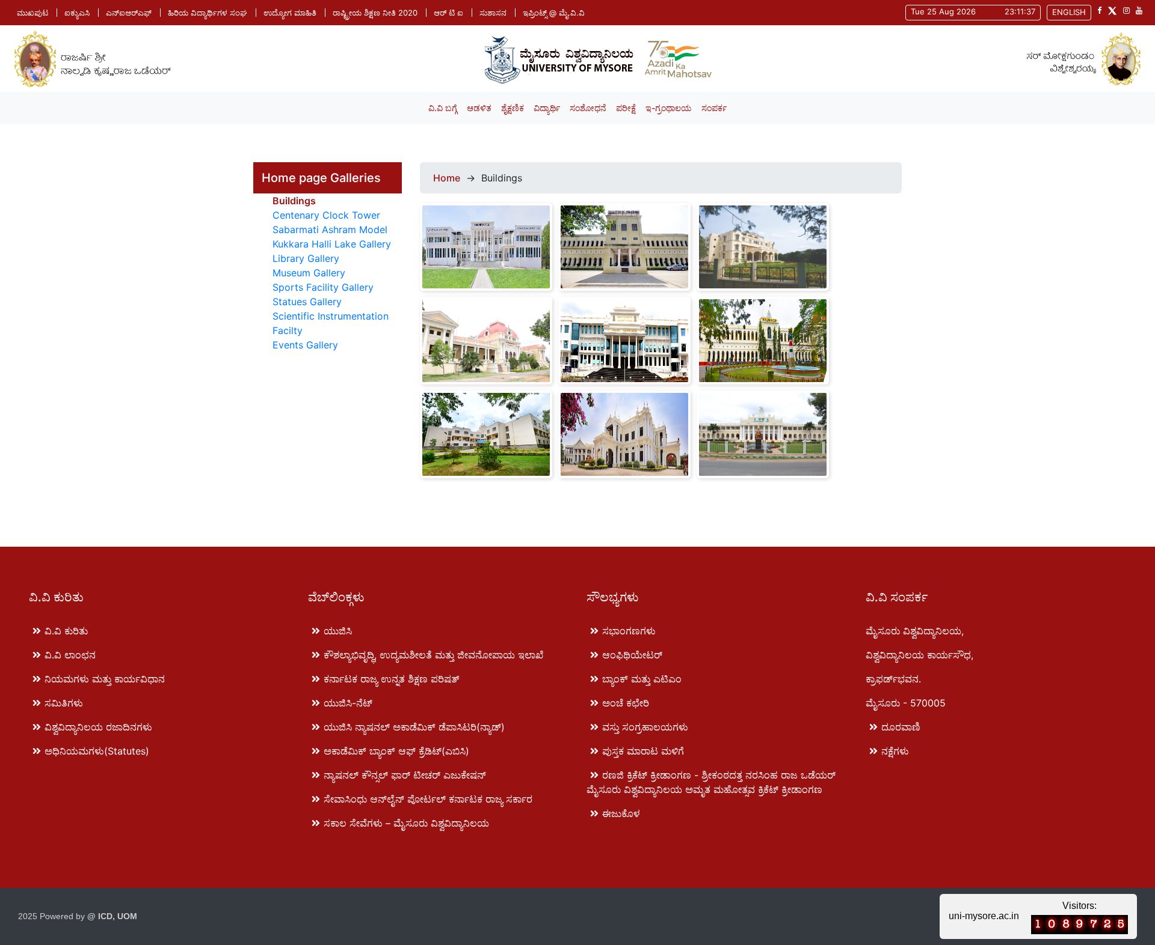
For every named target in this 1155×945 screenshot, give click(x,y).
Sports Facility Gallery (323, 287)
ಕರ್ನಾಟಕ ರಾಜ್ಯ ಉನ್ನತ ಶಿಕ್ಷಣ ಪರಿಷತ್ (391, 679)
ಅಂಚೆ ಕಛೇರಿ (625, 703)
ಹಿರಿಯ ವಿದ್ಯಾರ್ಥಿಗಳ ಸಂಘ (207, 12)
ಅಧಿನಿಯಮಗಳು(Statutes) (97, 751)
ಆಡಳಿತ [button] (479, 108)
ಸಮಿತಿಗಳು (64, 703)
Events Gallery (305, 345)
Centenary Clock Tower (326, 215)
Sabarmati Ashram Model (330, 229)
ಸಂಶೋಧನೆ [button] (588, 108)
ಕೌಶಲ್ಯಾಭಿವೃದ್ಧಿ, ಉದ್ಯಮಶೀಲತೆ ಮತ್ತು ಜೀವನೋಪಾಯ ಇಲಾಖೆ (433, 655)
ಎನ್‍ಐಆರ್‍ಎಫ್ (129, 12)
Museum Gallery (309, 273)
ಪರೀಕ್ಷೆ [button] (626, 108)
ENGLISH (1069, 12)
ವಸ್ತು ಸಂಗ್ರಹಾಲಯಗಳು (645, 727)
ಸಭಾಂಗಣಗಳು (629, 631)
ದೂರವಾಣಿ (900, 727)
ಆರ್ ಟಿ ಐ (448, 12)
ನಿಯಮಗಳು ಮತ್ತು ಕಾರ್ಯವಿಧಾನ (105, 679)
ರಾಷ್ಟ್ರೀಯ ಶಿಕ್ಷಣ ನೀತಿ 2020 (375, 12)
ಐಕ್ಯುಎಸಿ (77, 12)
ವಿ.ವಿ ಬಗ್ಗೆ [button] (442, 108)
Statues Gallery (307, 302)
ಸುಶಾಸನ (493, 12)
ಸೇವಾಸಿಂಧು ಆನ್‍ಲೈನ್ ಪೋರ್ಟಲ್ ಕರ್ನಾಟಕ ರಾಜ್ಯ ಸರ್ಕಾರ (428, 799)
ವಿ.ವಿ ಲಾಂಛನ (70, 655)
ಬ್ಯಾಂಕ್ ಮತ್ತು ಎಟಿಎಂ (642, 679)
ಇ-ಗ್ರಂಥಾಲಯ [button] (668, 108)
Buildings (294, 201)
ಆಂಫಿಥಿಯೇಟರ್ (632, 655)
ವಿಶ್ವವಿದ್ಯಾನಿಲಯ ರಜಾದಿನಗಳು (98, 727)
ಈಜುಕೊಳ (621, 813)
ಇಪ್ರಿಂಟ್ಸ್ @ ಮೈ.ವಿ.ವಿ (554, 12)
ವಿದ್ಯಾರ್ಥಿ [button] (547, 108)
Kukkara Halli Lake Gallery (332, 244)
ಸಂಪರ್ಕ (714, 108)
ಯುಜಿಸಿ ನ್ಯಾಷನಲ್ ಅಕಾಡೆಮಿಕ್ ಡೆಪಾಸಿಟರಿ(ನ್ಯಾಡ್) (414, 727)
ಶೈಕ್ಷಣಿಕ (512, 108)
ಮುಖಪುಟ (32, 12)
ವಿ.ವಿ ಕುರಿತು (66, 631)
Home (446, 178)
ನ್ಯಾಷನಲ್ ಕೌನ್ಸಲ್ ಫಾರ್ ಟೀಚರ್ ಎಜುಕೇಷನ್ (405, 775)
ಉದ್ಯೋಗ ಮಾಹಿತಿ (289, 12)
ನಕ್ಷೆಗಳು (895, 751)
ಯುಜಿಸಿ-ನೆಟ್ (348, 703)
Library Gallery (306, 258)
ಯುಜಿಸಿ (338, 631)
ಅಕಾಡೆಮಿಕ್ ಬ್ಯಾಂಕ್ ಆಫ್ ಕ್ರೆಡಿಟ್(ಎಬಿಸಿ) (396, 751)
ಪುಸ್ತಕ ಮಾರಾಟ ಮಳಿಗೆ (643, 751)
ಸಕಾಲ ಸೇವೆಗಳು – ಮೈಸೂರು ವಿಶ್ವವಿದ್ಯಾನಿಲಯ (406, 823)
